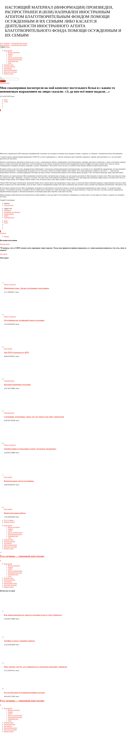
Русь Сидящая (8, 520)
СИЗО (10, 56)
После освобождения (15, 57)
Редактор (3, 233)
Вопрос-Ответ (9, 74)
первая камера (9, 214)
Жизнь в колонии (14, 52)
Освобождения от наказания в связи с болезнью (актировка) (30, 449)
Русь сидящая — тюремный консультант (22, 556)
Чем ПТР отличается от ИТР (16, 352)
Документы (8, 68)
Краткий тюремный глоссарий (17, 385)
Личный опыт (8, 65)
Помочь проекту (9, 522)
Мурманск (7, 210)
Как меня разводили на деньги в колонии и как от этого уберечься (33, 615)
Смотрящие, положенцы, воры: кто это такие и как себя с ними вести (34, 417)
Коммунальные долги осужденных (19, 481)
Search (3, 81)
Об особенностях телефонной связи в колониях (24, 320)
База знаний (8, 50)
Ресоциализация (9, 66)
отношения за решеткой (12, 212)
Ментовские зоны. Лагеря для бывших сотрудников (26, 288)
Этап (9, 63)
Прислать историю (10, 72)
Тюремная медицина (15, 59)
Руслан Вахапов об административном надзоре (24, 693)
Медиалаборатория (10, 70)
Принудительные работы (15, 513)
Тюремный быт (13, 61)
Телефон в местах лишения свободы (19, 641)
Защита (10, 54)
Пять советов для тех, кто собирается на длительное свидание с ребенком (35, 667)
